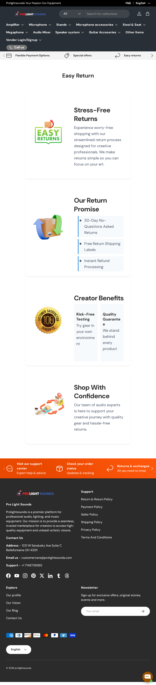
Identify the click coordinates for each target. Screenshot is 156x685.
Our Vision (13, 603)
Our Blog (12, 610)
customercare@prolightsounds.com (46, 558)
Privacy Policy (90, 530)
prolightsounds (23, 668)
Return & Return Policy (97, 499)
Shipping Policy (91, 522)
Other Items (135, 32)
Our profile (13, 595)
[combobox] (94, 14)
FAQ (128, 3)
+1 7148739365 (31, 565)
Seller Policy (89, 514)
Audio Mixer (42, 32)
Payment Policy (92, 507)
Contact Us (14, 618)
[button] (147, 14)
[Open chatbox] (147, 677)
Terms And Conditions (96, 537)
